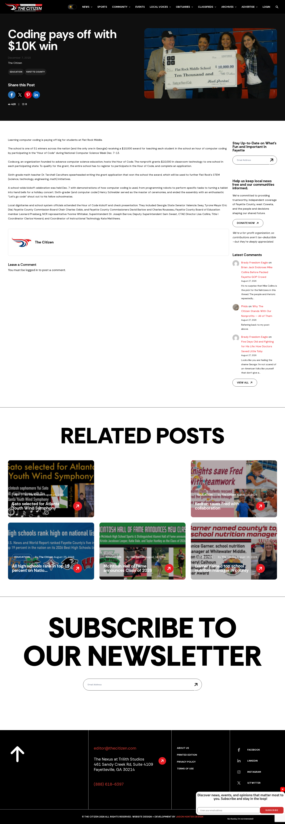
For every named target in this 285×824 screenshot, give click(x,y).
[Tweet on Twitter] (20, 94)
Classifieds (205, 6)
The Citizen (15, 63)
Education (16, 71)
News (85, 6)
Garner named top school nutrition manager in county (221, 568)
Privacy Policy (186, 761)
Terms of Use (185, 768)
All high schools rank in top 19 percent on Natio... (41, 568)
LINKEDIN (252, 760)
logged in (32, 270)
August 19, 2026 (155, 557)
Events (140, 6)
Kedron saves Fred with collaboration (217, 506)
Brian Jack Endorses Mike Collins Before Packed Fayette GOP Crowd (256, 272)
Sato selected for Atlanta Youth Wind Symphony (36, 506)
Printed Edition (187, 754)
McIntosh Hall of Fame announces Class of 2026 (127, 568)
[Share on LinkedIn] (36, 94)
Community (119, 6)
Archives (227, 6)
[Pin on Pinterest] (28, 94)
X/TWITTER (254, 782)
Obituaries (183, 6)
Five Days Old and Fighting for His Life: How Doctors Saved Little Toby (257, 346)
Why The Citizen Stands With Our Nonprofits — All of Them (256, 311)
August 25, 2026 (54, 494)
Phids (244, 306)
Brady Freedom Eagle (254, 262)
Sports (102, 6)
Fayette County (35, 71)
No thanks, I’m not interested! (240, 819)
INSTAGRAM (254, 771)
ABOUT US (183, 748)
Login (266, 6)
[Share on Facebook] (12, 94)
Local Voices (159, 6)
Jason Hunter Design (189, 816)
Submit (271, 160)
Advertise (248, 6)
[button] (90, 7)
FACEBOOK (253, 749)
